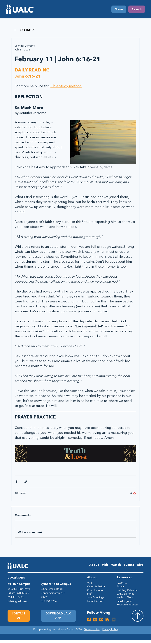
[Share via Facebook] (16, 481)
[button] (58, 616)
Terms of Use (91, 629)
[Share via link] (25, 481)
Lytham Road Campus (56, 584)
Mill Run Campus (19, 584)
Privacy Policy (110, 629)
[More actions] (134, 47)
